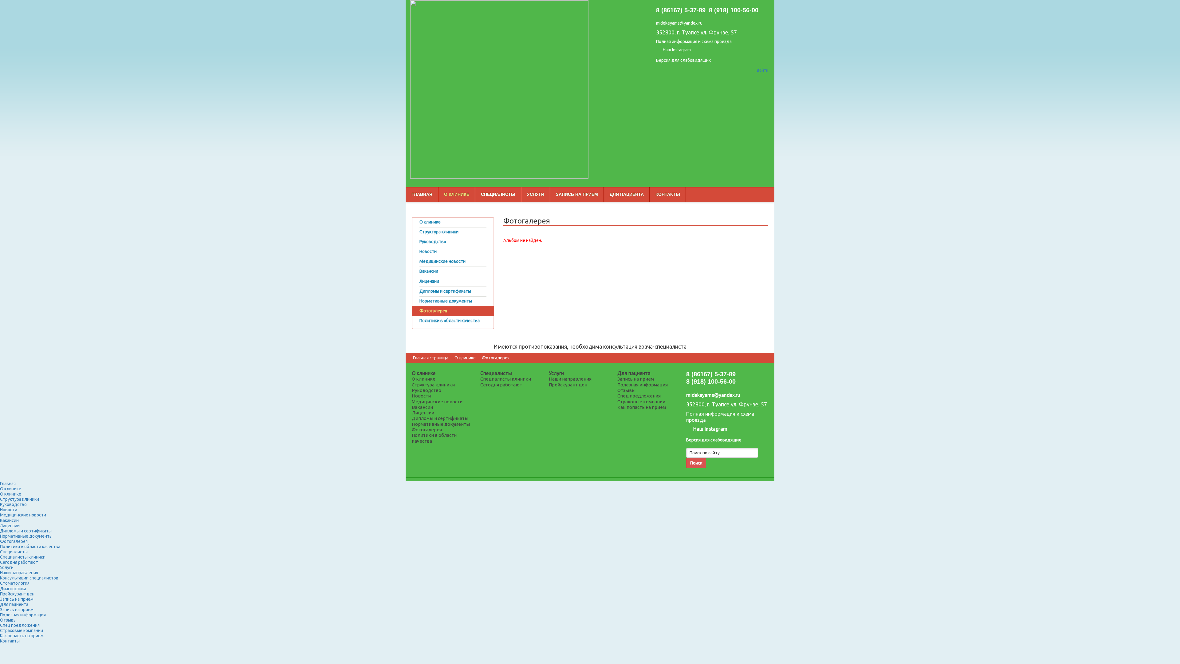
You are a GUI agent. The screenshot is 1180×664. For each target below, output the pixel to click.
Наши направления (570, 378)
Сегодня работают (501, 384)
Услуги (535, 194)
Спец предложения (639, 395)
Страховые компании (641, 401)
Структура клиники (433, 384)
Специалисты (498, 194)
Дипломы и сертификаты (440, 418)
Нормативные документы (441, 424)
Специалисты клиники (505, 378)
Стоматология (15, 583)
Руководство (426, 390)
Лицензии (423, 412)
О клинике (456, 194)
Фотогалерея (495, 357)
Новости (421, 395)
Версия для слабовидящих (683, 60)
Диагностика (13, 588)
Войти (762, 70)
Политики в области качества (30, 546)
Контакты (667, 194)
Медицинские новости (437, 401)
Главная (421, 194)
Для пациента (627, 194)
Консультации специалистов (29, 577)
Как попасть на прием (641, 407)
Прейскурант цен (568, 384)
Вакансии (422, 407)
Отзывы (626, 390)
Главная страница (430, 357)
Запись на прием (577, 194)
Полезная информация (642, 384)
